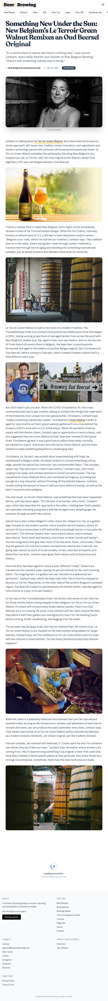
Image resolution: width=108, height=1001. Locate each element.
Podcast (23, 12)
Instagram (7, 960)
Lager (67, 12)
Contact (5, 944)
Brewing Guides (64, 911)
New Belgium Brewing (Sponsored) (24, 68)
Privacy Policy (8, 980)
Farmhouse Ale (95, 12)
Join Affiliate (62, 948)
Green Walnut (77, 420)
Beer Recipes (62, 903)
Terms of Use (8, 984)
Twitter (5, 956)
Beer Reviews (63, 907)
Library (60, 927)
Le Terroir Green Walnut (48, 141)
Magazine (61, 923)
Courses (60, 919)
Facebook (6, 963)
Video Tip (55, 12)
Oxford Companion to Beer (68, 915)
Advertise (61, 944)
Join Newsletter (11, 917)
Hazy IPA (80, 12)
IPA (44, 12)
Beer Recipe (9, 12)
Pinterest (6, 967)
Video (35, 12)
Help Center (7, 952)
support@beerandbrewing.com (16, 948)
